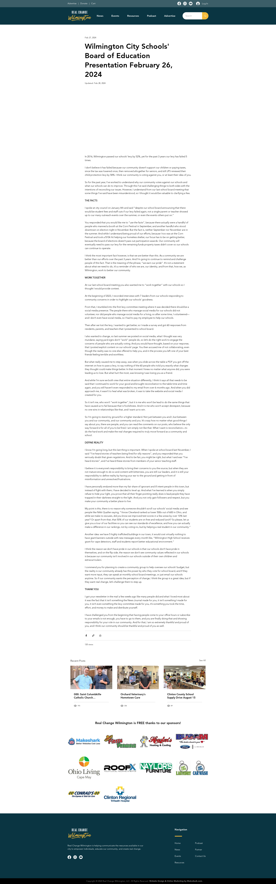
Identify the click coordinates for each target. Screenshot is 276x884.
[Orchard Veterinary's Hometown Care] (138, 677)
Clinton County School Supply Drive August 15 (181, 696)
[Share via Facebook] (86, 635)
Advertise (72, 3)
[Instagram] (185, 3)
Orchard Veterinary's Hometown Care (133, 696)
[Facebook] (179, 3)
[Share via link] (93, 635)
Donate (84, 3)
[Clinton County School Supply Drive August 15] (185, 677)
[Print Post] (100, 635)
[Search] (205, 15)
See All (202, 660)
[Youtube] (190, 3)
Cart (93, 3)
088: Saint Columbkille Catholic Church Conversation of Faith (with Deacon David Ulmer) (90, 696)
